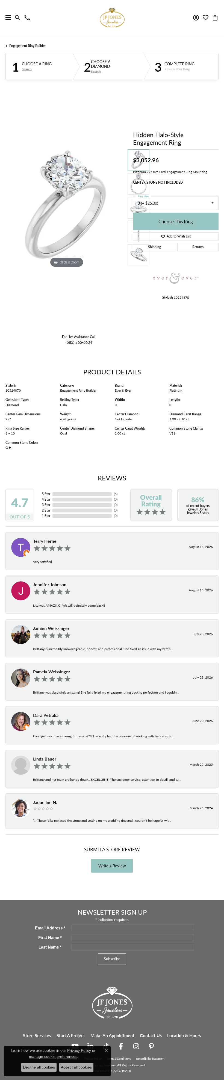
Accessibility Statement (150, 1058)
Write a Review (112, 866)
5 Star (46, 494)
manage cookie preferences (53, 1056)
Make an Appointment (112, 1035)
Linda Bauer (44, 759)
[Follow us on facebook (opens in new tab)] (120, 1046)
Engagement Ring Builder (27, 45)
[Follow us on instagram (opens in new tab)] (136, 1046)
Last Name (50, 947)
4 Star (46, 499)
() (115, 494)
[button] (17, 17)
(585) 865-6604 (79, 342)
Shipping (154, 247)
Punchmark (122, 1071)
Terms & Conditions (119, 1058)
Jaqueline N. (45, 802)
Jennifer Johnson (49, 584)
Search (27, 69)
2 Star (46, 510)
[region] (66, 208)
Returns (198, 247)
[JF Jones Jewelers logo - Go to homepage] (112, 17)
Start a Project (71, 1035)
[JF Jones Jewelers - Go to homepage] (112, 1002)
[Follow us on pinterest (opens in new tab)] (151, 1046)
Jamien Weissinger (51, 628)
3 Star (46, 505)
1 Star (46, 515)
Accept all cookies (76, 1067)
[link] (27, 17)
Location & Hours (184, 1035)
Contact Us (151, 1035)
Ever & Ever (123, 390)
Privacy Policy (79, 1050)
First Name (50, 937)
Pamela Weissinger (51, 671)
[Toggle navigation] (7, 17)
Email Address (50, 928)
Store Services (37, 1035)
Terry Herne (45, 541)
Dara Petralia (45, 715)
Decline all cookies (39, 1067)
